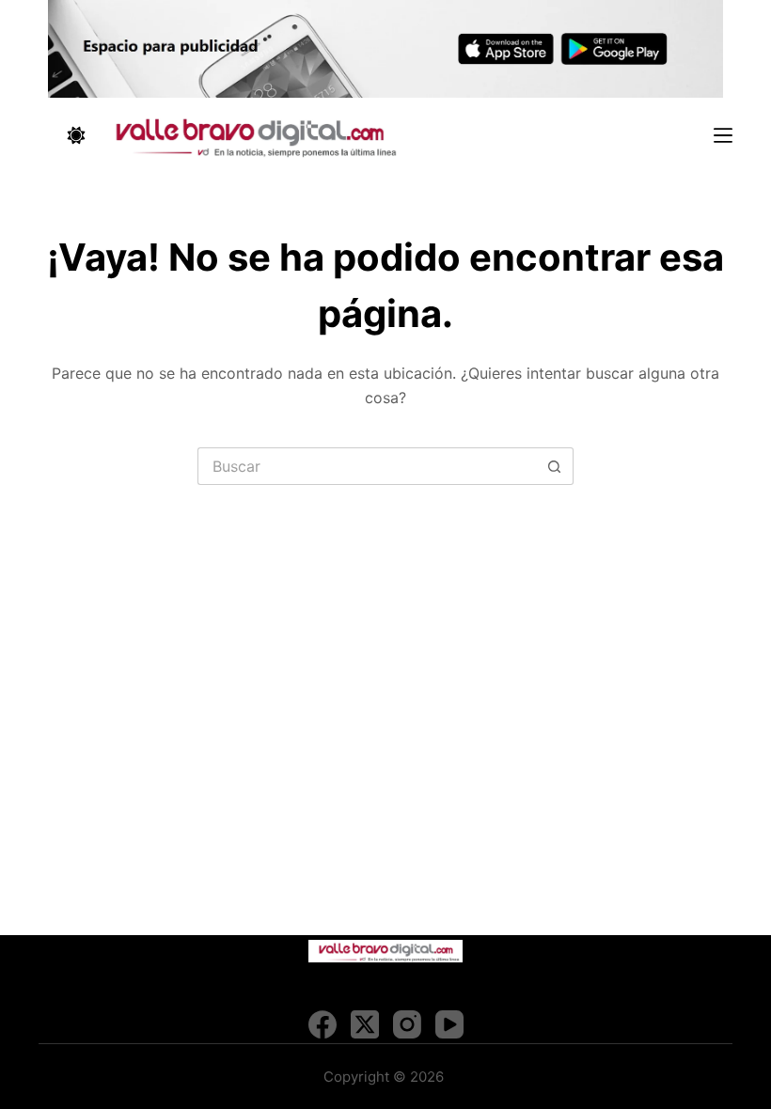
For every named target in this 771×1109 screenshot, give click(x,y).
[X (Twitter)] (365, 1024)
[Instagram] (407, 1024)
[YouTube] (449, 1024)
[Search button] (555, 466)
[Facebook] (322, 1024)
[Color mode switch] (76, 135)
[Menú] (723, 135)
